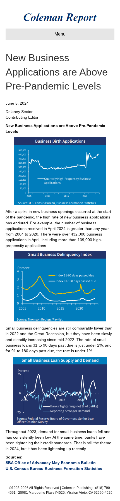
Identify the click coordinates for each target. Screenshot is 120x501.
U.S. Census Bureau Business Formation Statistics (54, 468)
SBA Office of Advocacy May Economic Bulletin (51, 462)
